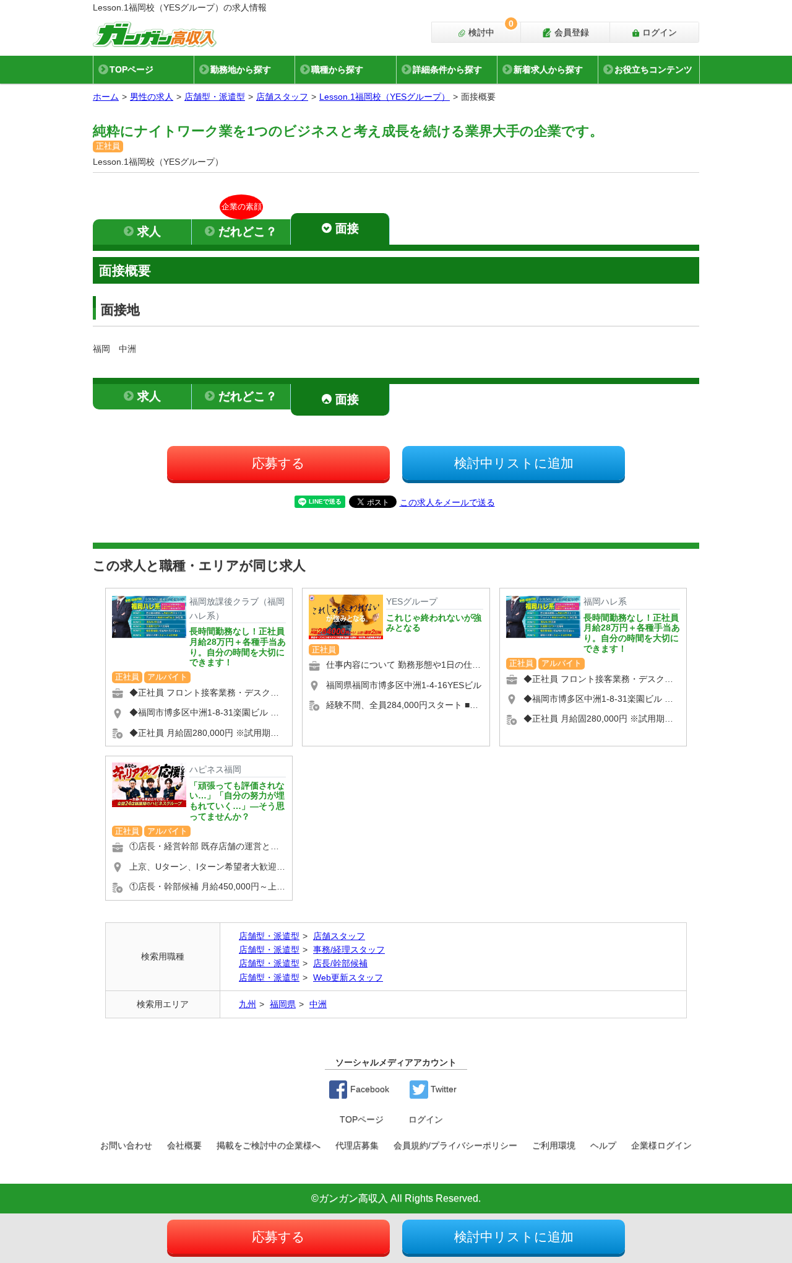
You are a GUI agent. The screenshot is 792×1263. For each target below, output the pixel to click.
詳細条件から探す (447, 69)
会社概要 (184, 1145)
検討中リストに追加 (514, 463)
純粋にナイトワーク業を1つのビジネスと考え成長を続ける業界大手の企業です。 (348, 131)
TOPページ (131, 69)
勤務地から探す (240, 69)
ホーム (106, 97)
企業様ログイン (661, 1145)
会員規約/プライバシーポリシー (455, 1145)
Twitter (442, 1089)
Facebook (368, 1089)
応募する (278, 463)
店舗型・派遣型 (214, 97)
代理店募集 (357, 1145)
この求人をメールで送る (447, 502)
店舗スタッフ (282, 97)
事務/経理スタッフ (349, 950)
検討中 (490, 29)
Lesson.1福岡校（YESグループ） (384, 97)
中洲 (318, 1004)
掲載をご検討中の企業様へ (269, 1145)
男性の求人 (151, 97)
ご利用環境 (553, 1145)
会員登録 (570, 32)
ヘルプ (603, 1145)
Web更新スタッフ (348, 977)
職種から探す (337, 69)
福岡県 (283, 1004)
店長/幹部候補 (340, 963)
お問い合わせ (126, 1145)
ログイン (658, 32)
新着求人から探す (548, 69)
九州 (247, 1004)
